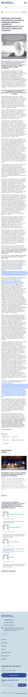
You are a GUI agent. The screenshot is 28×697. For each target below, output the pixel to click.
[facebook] (6, 634)
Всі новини (4, 642)
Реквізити (4, 659)
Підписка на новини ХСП (9, 680)
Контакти (3, 646)
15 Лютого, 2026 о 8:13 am (8, 532)
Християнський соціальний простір (13, 12)
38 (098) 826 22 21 (9, 620)
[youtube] (2, 634)
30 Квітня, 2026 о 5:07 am (8, 561)
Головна (3, 639)
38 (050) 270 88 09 (9, 622)
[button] (22, 452)
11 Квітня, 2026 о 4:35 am (8, 546)
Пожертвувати (5, 655)
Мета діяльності (5, 652)
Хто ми (3, 649)
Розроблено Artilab (21, 693)
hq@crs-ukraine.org (9, 625)
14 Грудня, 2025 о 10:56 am (9, 518)
